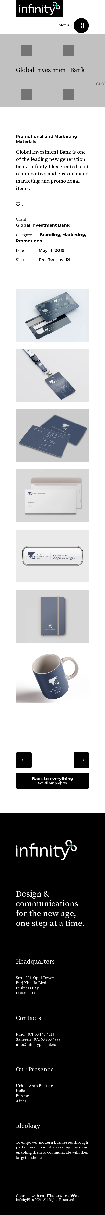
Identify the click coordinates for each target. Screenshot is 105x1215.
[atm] (52, 315)
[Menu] (81, 25)
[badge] (52, 375)
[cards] (52, 435)
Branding (50, 234)
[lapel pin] (52, 556)
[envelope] (52, 495)
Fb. (50, 1195)
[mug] (52, 676)
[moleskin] (52, 616)
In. (66, 1195)
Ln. (58, 1195)
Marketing (73, 234)
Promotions (29, 240)
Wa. (74, 1195)
